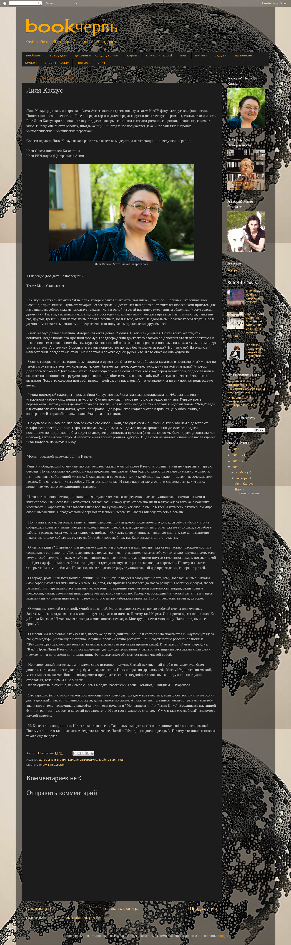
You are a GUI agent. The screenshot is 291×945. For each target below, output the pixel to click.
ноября (241, 472)
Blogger (222, 935)
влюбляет (34, 56)
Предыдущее (203, 908)
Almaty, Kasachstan (51, 764)
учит (101, 63)
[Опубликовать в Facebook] (87, 753)
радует (220, 56)
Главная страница (120, 908)
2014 (236, 461)
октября (242, 478)
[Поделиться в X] (83, 753)
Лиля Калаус (69, 759)
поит (184, 56)
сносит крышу (56, 63)
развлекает (244, 56)
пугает (201, 56)
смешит (31, 63)
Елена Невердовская (247, 491)
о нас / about (159, 56)
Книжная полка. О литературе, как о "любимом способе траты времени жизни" (246, 386)
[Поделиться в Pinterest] (92, 753)
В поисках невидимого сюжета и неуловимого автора (255, 352)
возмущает (58, 56)
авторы (44, 759)
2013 (236, 467)
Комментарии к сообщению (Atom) (76, 918)
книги (55, 759)
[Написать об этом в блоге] (79, 753)
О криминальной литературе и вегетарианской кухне (243, 401)
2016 (236, 449)
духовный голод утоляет (97, 56)
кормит (133, 56)
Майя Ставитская (111, 759)
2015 (236, 455)
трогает (83, 63)
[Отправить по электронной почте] (75, 753)
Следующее (38, 908)
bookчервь (71, 25)
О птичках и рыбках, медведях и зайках (254, 296)
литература (89, 759)
